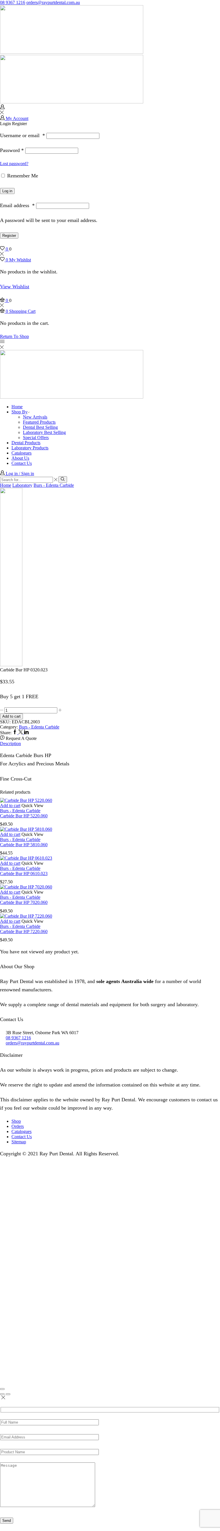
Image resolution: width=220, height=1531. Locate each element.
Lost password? (14, 163)
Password (12, 150)
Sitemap (18, 1141)
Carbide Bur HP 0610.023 (24, 873)
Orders (17, 1126)
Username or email (22, 135)
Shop (16, 1121)
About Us (20, 458)
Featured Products (39, 422)
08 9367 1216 (12, 2)
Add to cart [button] (10, 805)
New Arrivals (35, 417)
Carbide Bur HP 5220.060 (24, 815)
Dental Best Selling (40, 427)
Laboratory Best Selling (44, 432)
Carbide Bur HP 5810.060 (24, 844)
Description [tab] (10, 743)
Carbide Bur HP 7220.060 (24, 931)
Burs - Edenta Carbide (54, 485)
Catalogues (21, 453)
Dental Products (25, 442)
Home (17, 406)
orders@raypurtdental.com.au (53, 2)
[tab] (110, 743)
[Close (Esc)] (2, 1389)
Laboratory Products (29, 447)
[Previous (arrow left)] (2, 1394)
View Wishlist (14, 286)
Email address (17, 205)
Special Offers (36, 437)
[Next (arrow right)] (8, 1394)
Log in (7, 191)
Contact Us (21, 463)
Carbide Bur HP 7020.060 (24, 902)
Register (9, 235)
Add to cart (11, 716)
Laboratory (22, 485)
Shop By (19, 411)
